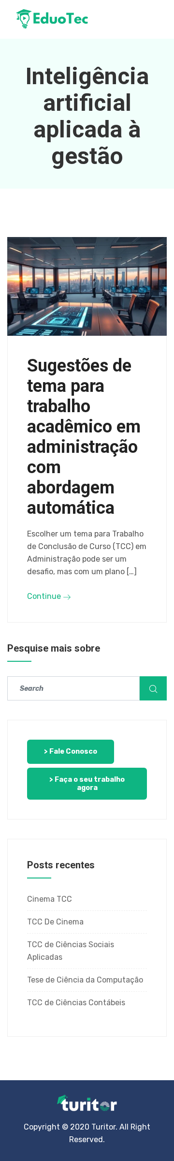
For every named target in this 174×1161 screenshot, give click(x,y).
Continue (45, 596)
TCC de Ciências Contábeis (76, 1002)
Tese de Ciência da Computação (85, 979)
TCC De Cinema (55, 921)
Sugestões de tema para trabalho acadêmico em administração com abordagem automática (84, 437)
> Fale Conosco (70, 751)
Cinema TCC (49, 899)
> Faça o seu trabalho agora (87, 783)
